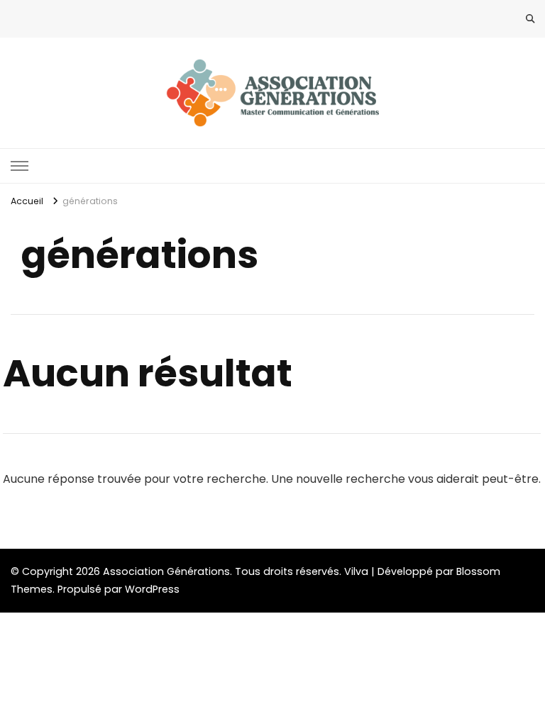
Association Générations (166, 571)
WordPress (152, 589)
